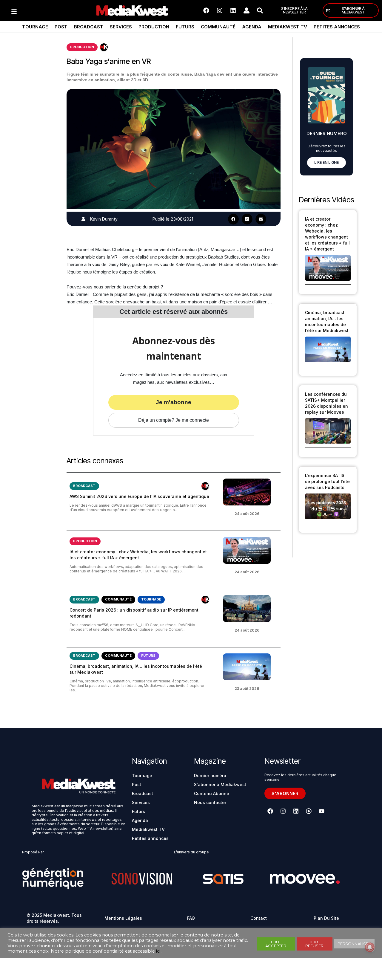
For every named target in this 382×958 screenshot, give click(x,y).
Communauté (218, 27)
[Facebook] (206, 10)
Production (153, 27)
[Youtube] (321, 811)
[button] (233, 219)
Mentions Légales (123, 918)
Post (61, 27)
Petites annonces (337, 27)
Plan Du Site (326, 918)
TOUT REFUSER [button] (314, 943)
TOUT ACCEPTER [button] (275, 943)
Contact (258, 918)
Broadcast (88, 27)
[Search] (260, 10)
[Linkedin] (233, 10)
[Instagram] (220, 10)
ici (158, 951)
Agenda (251, 27)
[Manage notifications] (370, 947)
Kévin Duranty (104, 219)
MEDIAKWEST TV (287, 27)
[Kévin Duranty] (83, 219)
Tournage (35, 27)
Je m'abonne (173, 402)
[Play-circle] (308, 811)
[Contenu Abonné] (104, 47)
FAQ (191, 918)
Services (121, 27)
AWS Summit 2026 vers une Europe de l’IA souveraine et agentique (139, 496)
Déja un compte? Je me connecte (173, 420)
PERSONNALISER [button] (354, 943)
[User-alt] (246, 10)
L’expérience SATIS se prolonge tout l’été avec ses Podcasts (327, 481)
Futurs (185, 27)
